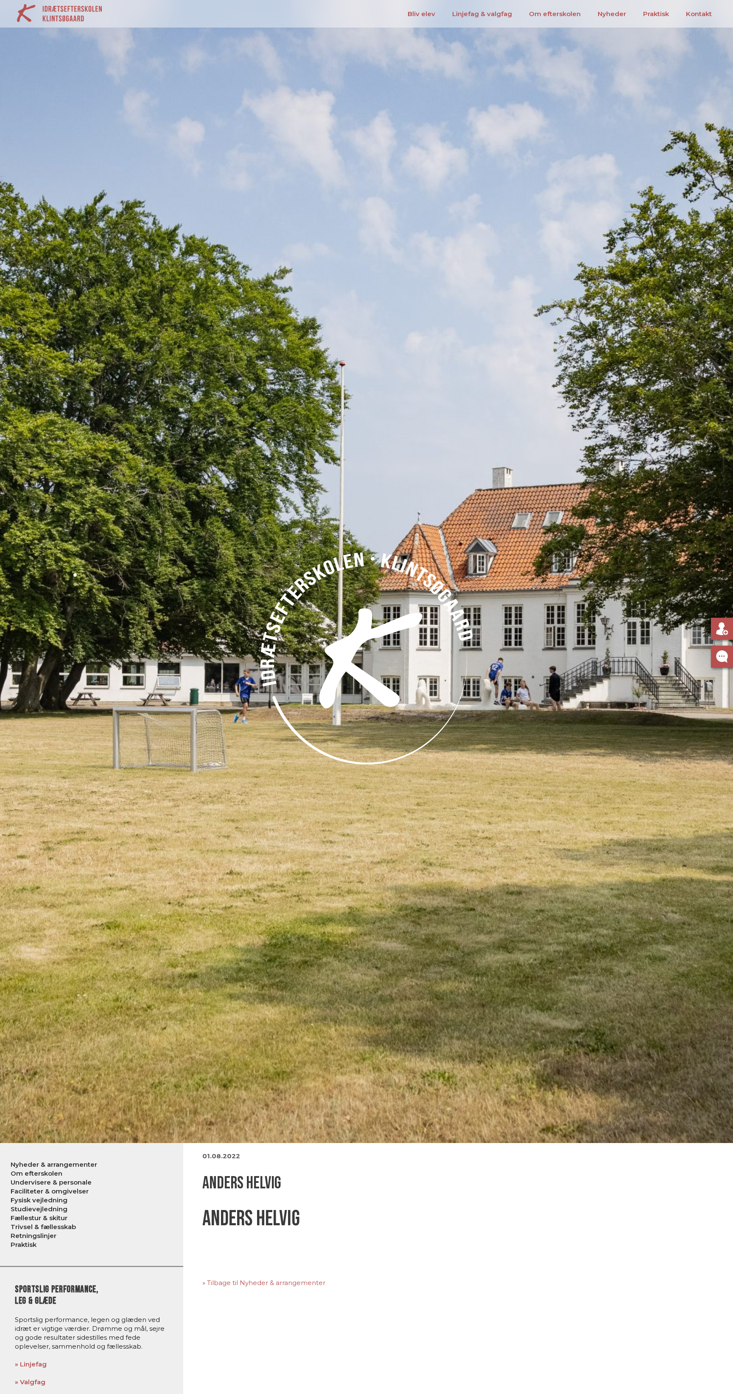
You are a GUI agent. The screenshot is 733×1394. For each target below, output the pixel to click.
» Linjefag (31, 1364)
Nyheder (612, 14)
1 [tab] (77, 575)
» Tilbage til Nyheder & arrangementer (263, 1283)
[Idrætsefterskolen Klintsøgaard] (59, 12)
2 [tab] (77, 584)
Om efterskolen (555, 14)
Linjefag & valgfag (482, 14)
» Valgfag (30, 1382)
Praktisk (656, 14)
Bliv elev (421, 14)
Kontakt (699, 14)
